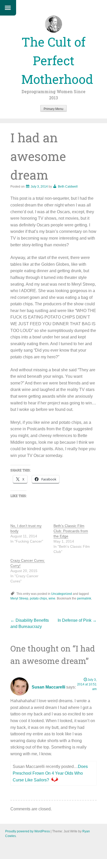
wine (52, 598)
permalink (84, 598)
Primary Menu (53, 109)
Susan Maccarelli (48, 687)
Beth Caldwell (68, 186)
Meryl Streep (19, 598)
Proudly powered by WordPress (27, 831)
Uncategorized (61, 594)
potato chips (38, 598)
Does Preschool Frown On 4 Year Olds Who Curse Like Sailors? (50, 773)
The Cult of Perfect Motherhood (57, 60)
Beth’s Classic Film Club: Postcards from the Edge (71, 531)
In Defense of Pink (77, 620)
